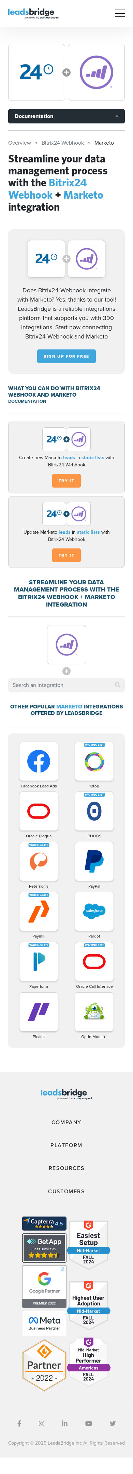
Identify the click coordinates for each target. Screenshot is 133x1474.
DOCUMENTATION (27, 401)
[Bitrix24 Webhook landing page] (36, 72)
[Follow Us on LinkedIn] (65, 1423)
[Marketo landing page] (96, 72)
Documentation (34, 116)
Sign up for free (66, 356)
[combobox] (66, 685)
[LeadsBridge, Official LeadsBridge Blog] (33, 13)
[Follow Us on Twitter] (113, 1423)
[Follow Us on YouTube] (88, 1423)
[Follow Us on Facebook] (19, 1423)
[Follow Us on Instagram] (41, 1423)
